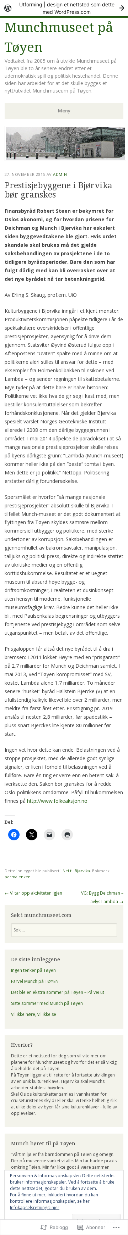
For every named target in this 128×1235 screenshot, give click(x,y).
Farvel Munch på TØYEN (35, 981)
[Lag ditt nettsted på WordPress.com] (64, 8)
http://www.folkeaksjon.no (57, 800)
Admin (60, 174)
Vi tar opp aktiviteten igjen (33, 893)
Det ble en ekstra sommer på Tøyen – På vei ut (57, 992)
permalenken (18, 876)
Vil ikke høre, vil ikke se (33, 1014)
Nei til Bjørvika (76, 870)
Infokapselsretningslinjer (34, 1208)
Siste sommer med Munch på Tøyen (47, 1003)
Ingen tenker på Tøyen (33, 970)
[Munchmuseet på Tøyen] (65, 159)
